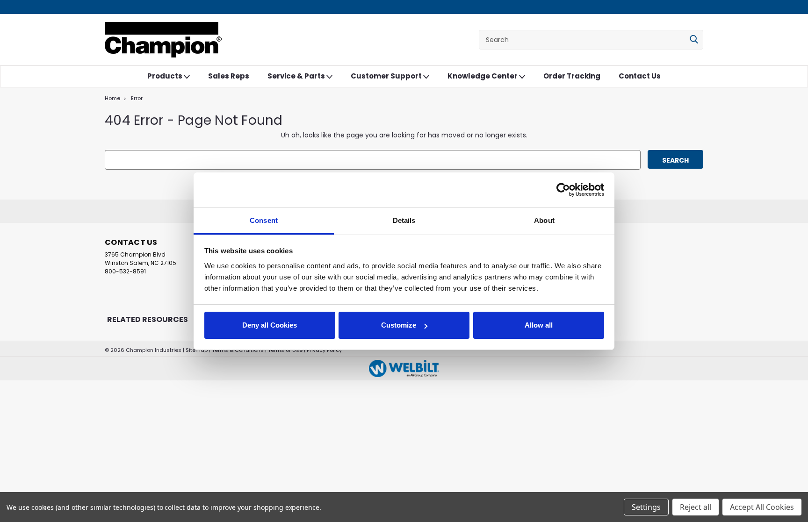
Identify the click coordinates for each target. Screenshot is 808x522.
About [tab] (544, 220)
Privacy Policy (324, 350)
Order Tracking (571, 76)
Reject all (695, 507)
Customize (398, 325)
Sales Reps (228, 76)
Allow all (539, 325)
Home (112, 98)
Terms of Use (285, 350)
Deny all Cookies (269, 325)
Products (165, 76)
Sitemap (197, 350)
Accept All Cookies (762, 507)
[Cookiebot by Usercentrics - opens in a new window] (563, 190)
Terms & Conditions (238, 350)
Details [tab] (404, 220)
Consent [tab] (264, 220)
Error (137, 98)
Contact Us (640, 76)
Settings (646, 507)
